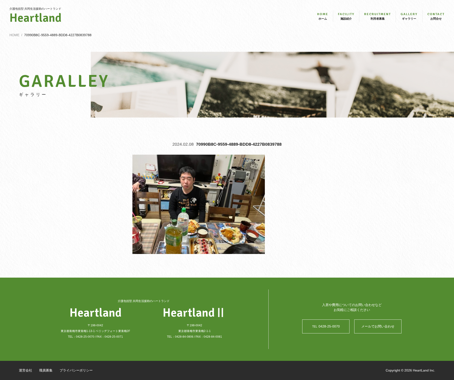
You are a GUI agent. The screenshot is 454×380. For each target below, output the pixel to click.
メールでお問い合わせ (377, 326)
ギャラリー (409, 16)
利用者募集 (377, 16)
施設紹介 (346, 16)
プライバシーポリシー (76, 370)
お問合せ (436, 16)
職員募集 (45, 370)
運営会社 (25, 370)
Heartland (35, 18)
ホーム (322, 16)
